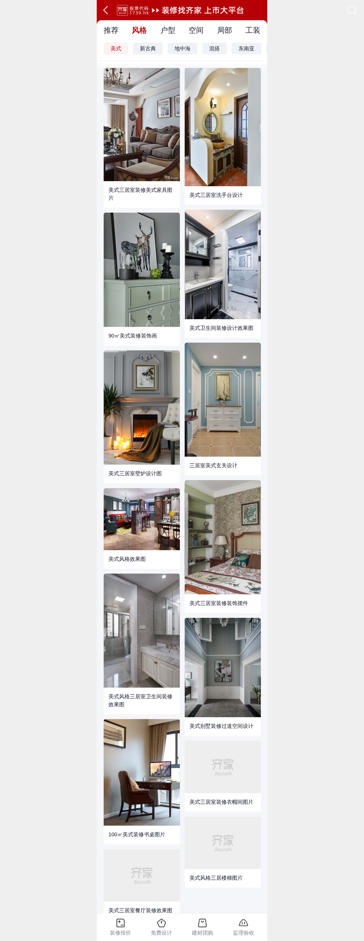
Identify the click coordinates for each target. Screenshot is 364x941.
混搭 (214, 48)
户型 (167, 30)
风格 (139, 30)
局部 (224, 30)
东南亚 (246, 48)
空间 (196, 30)
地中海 (183, 48)
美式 (116, 48)
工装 (252, 30)
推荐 (111, 30)
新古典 (148, 48)
